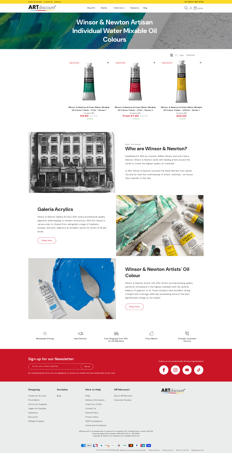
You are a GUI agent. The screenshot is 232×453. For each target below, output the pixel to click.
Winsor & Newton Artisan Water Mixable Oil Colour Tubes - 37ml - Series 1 (89, 108)
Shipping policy (197, 450)
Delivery (57, 2)
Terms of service (182, 450)
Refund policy (154, 450)
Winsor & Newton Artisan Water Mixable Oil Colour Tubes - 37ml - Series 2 (135, 108)
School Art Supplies (37, 404)
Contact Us (48, 2)
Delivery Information (95, 400)
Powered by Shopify (138, 450)
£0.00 (200, 8)
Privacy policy (167, 450)
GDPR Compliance (93, 421)
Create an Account (37, 396)
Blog (59, 396)
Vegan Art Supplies (37, 408)
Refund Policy (91, 412)
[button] (90, 8)
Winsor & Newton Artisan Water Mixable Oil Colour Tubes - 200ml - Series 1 (181, 108)
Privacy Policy (92, 417)
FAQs (87, 396)
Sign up (87, 366)
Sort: (182, 55)
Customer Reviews (123, 400)
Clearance (33, 412)
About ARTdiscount (123, 396)
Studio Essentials (35, 2)
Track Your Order (93, 404)
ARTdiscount (125, 450)
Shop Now (47, 240)
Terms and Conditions (95, 425)
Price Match (34, 400)
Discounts (33, 417)
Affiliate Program (36, 421)
